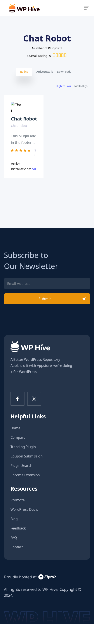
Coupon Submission (26, 456)
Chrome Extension (25, 475)
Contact (16, 547)
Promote (17, 500)
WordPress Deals (24, 509)
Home (15, 428)
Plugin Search (21, 465)
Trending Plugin (23, 446)
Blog (14, 518)
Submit (44, 298)
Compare (17, 437)
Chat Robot (24, 118)
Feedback (18, 528)
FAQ (13, 537)
